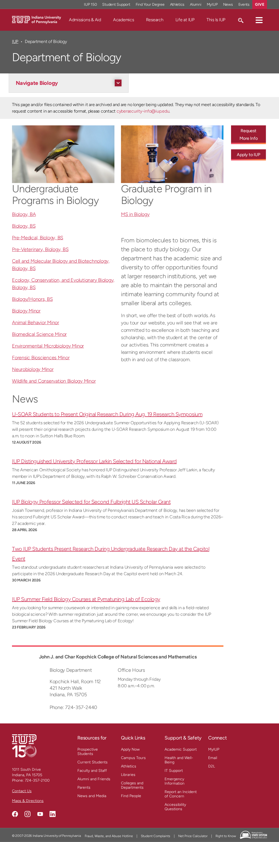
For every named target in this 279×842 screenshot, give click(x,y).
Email (212, 758)
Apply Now (130, 749)
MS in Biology (135, 214)
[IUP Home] (36, 19)
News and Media (91, 796)
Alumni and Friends (93, 779)
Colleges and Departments (132, 785)
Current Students (92, 762)
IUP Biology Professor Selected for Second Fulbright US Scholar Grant (91, 502)
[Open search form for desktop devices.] (240, 20)
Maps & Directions (28, 800)
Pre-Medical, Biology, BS (37, 238)
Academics (123, 19)
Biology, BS (23, 226)
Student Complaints (155, 836)
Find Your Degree (150, 4)
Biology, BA (24, 214)
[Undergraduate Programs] (63, 154)
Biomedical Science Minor (39, 334)
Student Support (116, 4)
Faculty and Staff (92, 770)
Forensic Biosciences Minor (41, 358)
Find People (131, 796)
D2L (211, 766)
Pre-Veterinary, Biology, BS (40, 249)
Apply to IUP (248, 154)
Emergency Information (174, 781)
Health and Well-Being (179, 760)
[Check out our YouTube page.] (40, 814)
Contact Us (22, 791)
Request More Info (248, 134)
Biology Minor (26, 311)
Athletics (177, 4)
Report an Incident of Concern (181, 794)
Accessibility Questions (175, 806)
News (228, 4)
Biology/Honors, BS (32, 299)
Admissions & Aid (85, 19)
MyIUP (212, 4)
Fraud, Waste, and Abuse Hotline (109, 836)
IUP (15, 41)
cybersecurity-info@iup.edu (143, 111)
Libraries (128, 774)
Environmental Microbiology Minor (48, 346)
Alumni (195, 4)
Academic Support (181, 749)
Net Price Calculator (193, 836)
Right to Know (226, 836)
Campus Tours (133, 758)
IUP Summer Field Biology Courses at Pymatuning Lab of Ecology (86, 599)
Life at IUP (185, 19)
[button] (259, 20)
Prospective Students (87, 751)
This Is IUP (216, 19)
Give (259, 4)
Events (244, 4)
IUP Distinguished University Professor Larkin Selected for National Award (94, 461)
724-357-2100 (37, 780)
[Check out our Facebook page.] (15, 814)
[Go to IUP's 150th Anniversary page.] (24, 745)
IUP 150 (90, 4)
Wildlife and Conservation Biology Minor (54, 381)
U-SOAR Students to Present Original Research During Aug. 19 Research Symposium (107, 414)
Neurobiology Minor (33, 369)
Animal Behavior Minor (35, 323)
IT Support (174, 770)
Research (154, 19)
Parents (83, 787)
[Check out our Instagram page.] (28, 814)
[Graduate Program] (172, 154)
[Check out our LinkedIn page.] (53, 814)
